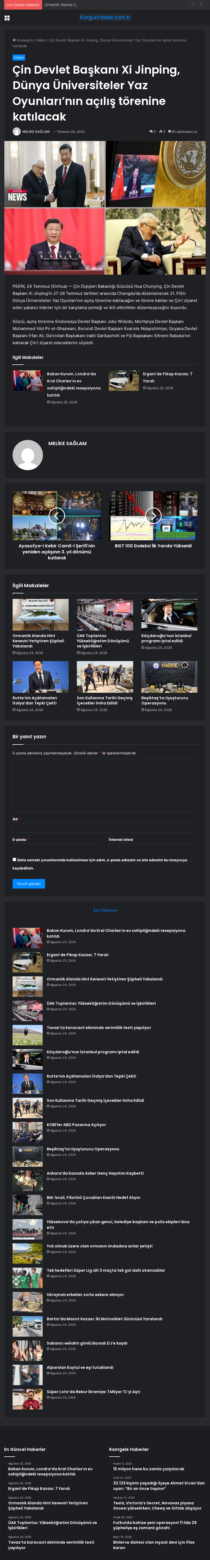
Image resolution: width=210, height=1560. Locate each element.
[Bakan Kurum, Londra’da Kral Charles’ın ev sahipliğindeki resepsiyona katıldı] (28, 380)
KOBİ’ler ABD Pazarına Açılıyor (76, 1124)
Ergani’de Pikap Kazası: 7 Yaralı (78, 955)
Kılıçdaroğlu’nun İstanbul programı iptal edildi (166, 638)
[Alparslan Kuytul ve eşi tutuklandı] (28, 1375)
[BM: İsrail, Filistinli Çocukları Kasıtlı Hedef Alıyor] (28, 1205)
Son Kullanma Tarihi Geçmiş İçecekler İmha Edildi (105, 700)
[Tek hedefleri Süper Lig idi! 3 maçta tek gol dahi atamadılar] (28, 1278)
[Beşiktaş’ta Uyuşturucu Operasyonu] (169, 677)
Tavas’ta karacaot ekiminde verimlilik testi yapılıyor (99, 1027)
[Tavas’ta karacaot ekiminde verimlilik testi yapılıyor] (28, 1035)
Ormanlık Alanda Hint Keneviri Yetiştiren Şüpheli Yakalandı (94, 4)
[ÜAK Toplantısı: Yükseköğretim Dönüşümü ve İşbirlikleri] (105, 615)
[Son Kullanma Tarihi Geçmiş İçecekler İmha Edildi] (105, 677)
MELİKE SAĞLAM (35, 132)
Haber (41, 40)
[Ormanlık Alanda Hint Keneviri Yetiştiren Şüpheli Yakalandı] (41, 615)
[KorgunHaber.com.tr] (105, 17)
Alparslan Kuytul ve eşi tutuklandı (80, 1367)
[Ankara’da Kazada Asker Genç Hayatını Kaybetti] (28, 1181)
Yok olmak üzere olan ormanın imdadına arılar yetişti (100, 1246)
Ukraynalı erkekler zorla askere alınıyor (85, 1294)
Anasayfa (24, 40)
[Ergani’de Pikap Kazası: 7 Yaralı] (124, 380)
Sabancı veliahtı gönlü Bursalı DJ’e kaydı (87, 1343)
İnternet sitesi (121, 839)
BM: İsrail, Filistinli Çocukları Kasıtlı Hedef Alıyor (94, 1197)
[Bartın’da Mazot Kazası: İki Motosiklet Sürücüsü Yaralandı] (28, 1326)
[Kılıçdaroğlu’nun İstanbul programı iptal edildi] (169, 615)
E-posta (21, 839)
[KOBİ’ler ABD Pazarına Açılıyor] (28, 1132)
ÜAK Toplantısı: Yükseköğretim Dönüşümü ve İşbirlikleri (103, 641)
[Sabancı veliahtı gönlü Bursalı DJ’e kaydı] (28, 1350)
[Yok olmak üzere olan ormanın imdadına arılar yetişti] (28, 1253)
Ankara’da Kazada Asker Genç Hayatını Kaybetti (95, 1173)
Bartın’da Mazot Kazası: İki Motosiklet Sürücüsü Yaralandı (104, 1319)
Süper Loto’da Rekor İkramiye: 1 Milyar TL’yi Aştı (93, 1391)
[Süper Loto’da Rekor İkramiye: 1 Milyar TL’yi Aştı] (28, 1399)
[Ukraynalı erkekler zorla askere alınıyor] (28, 1302)
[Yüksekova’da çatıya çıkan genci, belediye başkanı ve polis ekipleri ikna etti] (28, 1229)
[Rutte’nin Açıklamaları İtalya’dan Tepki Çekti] (41, 677)
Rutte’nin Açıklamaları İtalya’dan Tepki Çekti (35, 700)
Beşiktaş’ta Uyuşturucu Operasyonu (164, 700)
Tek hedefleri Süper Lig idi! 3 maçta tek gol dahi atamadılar (106, 1270)
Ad (16, 819)
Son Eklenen (105, 910)
